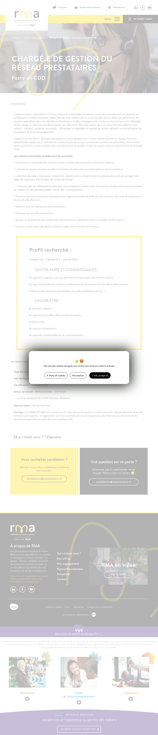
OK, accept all (101, 375)
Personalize (78, 375)
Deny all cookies (56, 375)
